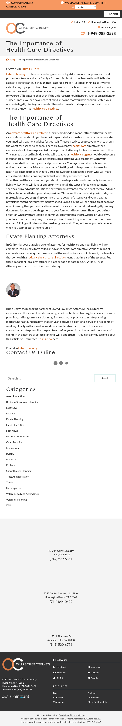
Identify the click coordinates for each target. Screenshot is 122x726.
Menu (113, 14)
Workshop (58, 702)
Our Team (58, 697)
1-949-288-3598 (101, 33)
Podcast (92, 693)
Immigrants (12, 447)
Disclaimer (64, 715)
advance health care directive (28, 133)
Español (10, 413)
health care (79, 145)
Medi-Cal (11, 459)
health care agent (80, 154)
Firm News (12, 430)
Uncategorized (14, 488)
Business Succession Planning (22, 401)
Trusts (9, 482)
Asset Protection (15, 396)
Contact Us (93, 697)
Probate (10, 465)
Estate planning (16, 74)
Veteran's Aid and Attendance (22, 493)
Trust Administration (17, 476)
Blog (13, 59)
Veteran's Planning (16, 499)
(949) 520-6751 (61, 644)
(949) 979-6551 (61, 559)
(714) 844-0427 (61, 602)
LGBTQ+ (11, 453)
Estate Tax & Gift (15, 424)
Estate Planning (28, 348)
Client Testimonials (97, 702)
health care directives (45, 108)
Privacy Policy (78, 715)
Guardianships (14, 442)
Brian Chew (45, 339)
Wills (9, 505)
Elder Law (11, 407)
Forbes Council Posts (17, 436)
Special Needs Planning (18, 470)
